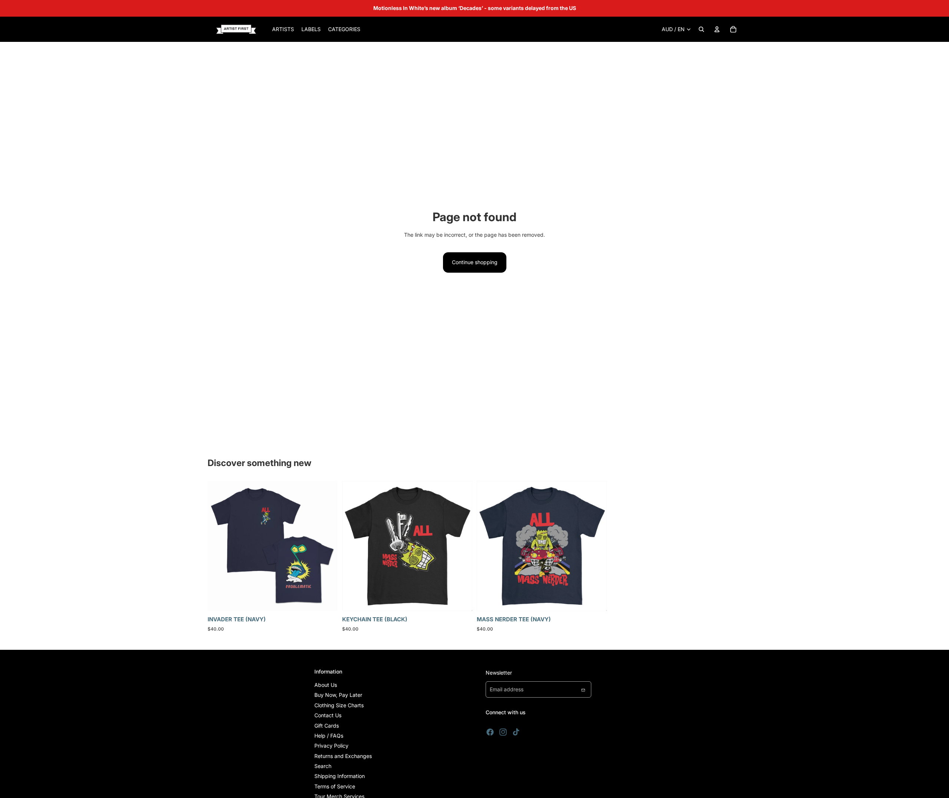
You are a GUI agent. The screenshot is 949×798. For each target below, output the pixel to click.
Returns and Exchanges (343, 756)
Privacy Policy (331, 745)
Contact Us (327, 715)
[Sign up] (583, 689)
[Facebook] (490, 732)
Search (322, 766)
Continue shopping (474, 262)
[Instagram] (503, 732)
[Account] (717, 29)
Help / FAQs (328, 735)
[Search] (701, 29)
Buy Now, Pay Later (338, 695)
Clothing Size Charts (339, 705)
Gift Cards (326, 725)
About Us (325, 685)
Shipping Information (339, 776)
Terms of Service (334, 786)
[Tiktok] (516, 732)
